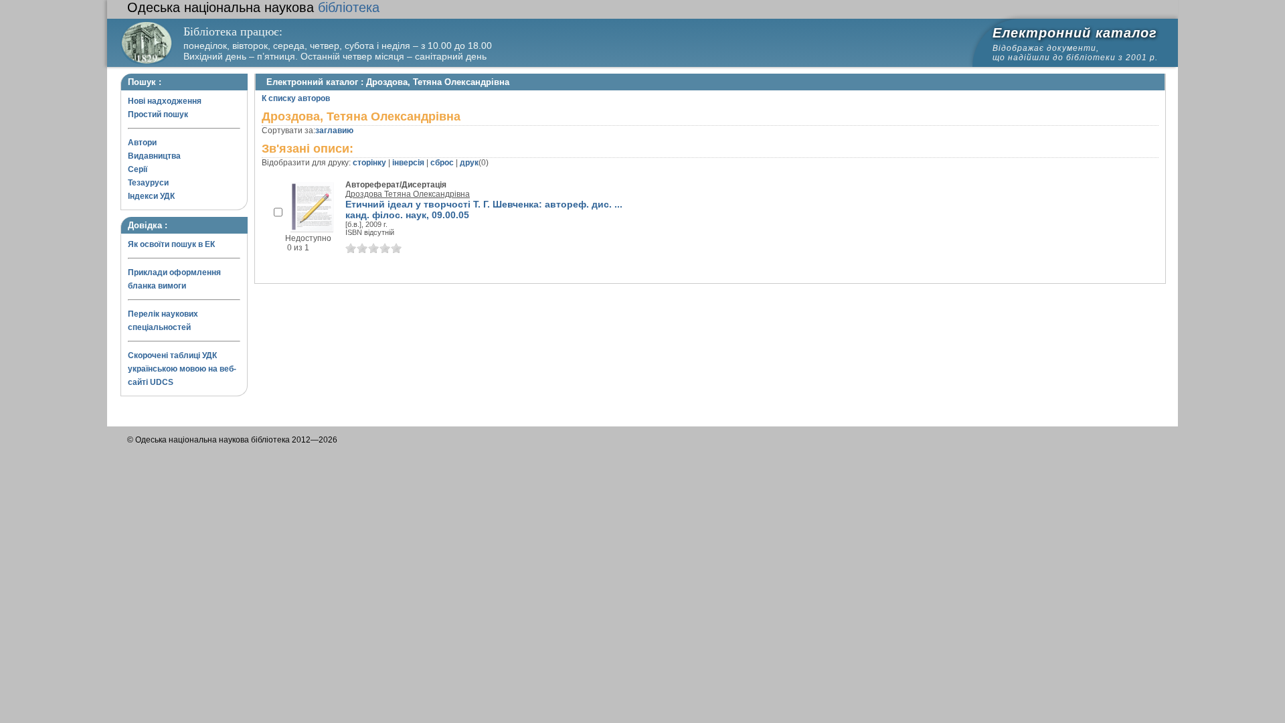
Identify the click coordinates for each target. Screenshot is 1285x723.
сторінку (369, 162)
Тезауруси (148, 182)
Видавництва (154, 156)
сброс (442, 162)
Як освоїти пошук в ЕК (171, 244)
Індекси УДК (151, 196)
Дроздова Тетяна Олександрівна (407, 194)
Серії (137, 169)
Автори (142, 142)
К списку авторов (296, 98)
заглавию (334, 130)
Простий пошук (158, 114)
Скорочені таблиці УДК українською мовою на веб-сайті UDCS (182, 369)
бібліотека (253, 7)
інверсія (408, 162)
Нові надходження (164, 101)
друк (469, 162)
